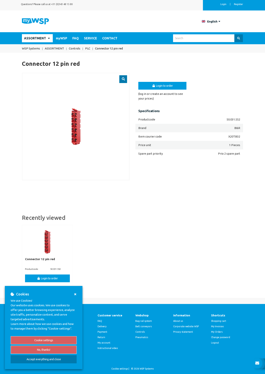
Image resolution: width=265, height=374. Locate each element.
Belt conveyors (143, 326)
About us (178, 321)
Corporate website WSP (186, 326)
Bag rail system (143, 321)
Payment (102, 332)
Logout (215, 342)
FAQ (75, 38)
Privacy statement (183, 332)
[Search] (238, 38)
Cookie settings (43, 340)
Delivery (102, 326)
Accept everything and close (44, 359)
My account (104, 342)
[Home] (35, 21)
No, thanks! (43, 349)
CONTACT (109, 38)
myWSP (61, 38)
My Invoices (217, 326)
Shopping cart (218, 321)
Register (238, 4)
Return (101, 337)
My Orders (217, 332)
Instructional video (108, 348)
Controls (140, 332)
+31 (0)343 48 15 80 (62, 4)
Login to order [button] (164, 85)
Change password (220, 337)
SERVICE (90, 38)
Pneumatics (141, 337)
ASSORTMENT (35, 38)
